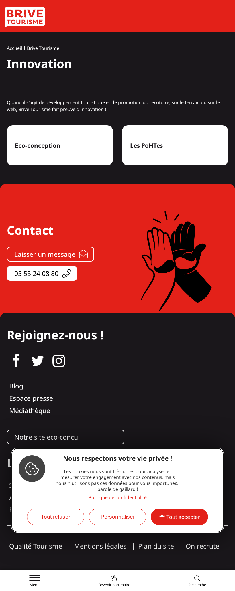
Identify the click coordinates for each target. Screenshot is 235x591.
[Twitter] (37, 361)
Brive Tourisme (43, 48)
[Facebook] (16, 361)
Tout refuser (55, 517)
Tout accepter (183, 517)
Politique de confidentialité (118, 497)
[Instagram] (59, 361)
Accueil (14, 48)
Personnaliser (118, 517)
